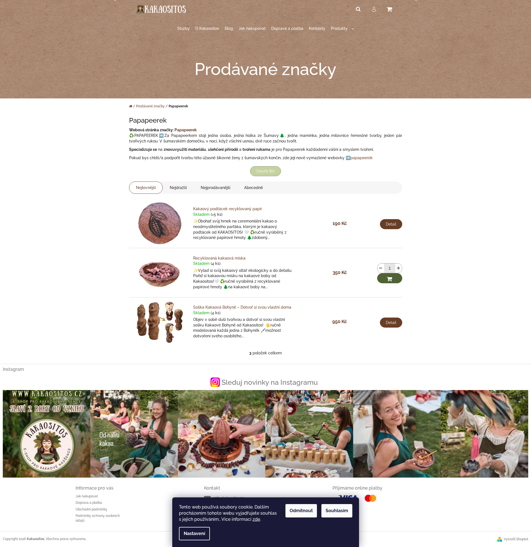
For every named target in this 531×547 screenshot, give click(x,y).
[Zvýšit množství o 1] (398, 268)
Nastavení (194, 533)
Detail (391, 224)
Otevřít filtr (265, 171)
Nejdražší (178, 187)
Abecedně (253, 187)
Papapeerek (185, 130)
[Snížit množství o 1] (380, 268)
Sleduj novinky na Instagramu (270, 382)
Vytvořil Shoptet (516, 539)
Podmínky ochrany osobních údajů (98, 518)
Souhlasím (337, 510)
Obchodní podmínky (91, 509)
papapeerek (361, 158)
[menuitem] (183, 29)
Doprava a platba (89, 503)
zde (256, 519)
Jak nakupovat (87, 496)
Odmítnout (301, 510)
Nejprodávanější (215, 187)
